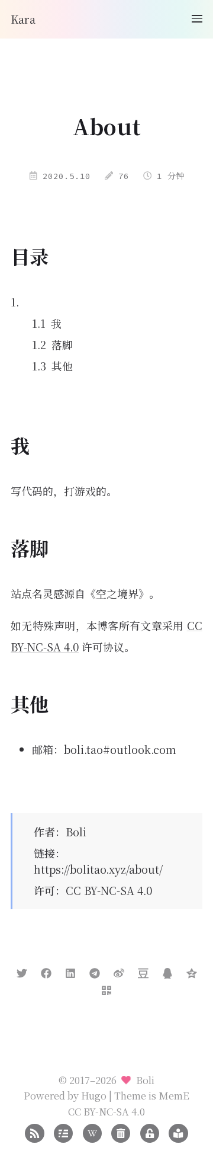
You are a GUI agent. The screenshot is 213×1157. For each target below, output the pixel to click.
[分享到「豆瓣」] (143, 971)
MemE (174, 1095)
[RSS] (34, 1131)
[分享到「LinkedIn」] (70, 971)
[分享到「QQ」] (167, 971)
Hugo (93, 1095)
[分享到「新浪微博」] (119, 971)
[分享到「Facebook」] (46, 971)
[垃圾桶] (120, 1131)
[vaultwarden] (149, 1131)
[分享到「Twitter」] (22, 971)
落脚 (62, 344)
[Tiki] (92, 1131)
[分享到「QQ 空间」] (191, 971)
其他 (62, 365)
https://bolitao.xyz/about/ (98, 869)
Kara (23, 19)
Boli (76, 831)
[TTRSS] (178, 1131)
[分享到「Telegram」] (94, 971)
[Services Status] (63, 1131)
